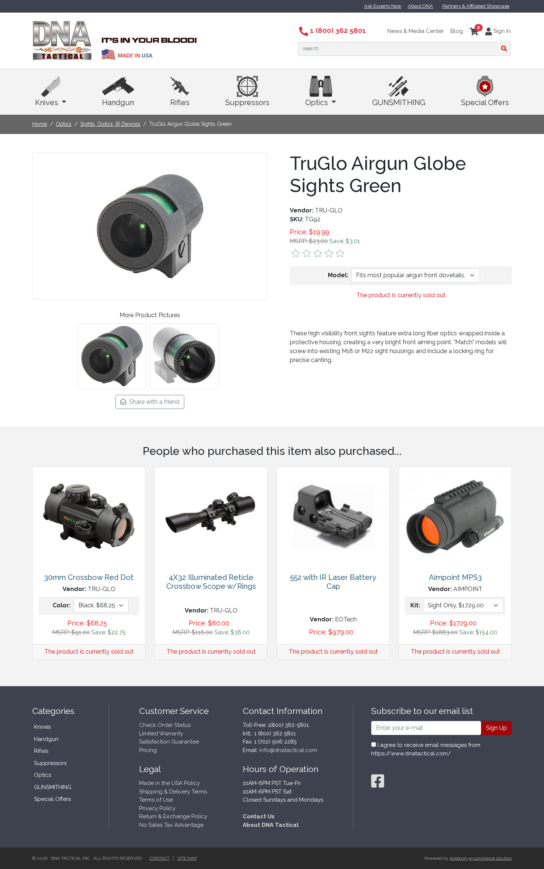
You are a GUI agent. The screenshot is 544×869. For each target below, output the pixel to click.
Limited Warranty (161, 733)
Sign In (501, 31)
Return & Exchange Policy (173, 816)
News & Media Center (415, 31)
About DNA (420, 6)
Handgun (118, 102)
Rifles (179, 102)
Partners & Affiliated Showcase (475, 6)
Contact (159, 858)
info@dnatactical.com (288, 750)
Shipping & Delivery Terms (173, 791)
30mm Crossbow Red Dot (89, 577)
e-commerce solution (490, 858)
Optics (317, 102)
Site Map (187, 858)
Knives (47, 102)
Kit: (415, 605)
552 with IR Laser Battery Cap (333, 582)
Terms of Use (156, 799)
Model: (338, 275)
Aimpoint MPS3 (455, 577)
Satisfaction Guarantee (169, 741)
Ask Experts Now (383, 6)
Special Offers (485, 102)
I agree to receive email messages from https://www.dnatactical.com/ (425, 749)
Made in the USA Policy (169, 783)
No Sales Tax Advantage (171, 825)
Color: (62, 605)
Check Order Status (165, 725)
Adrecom (459, 858)
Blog (456, 31)
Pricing (148, 750)
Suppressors (247, 102)
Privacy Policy (157, 808)
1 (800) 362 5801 (337, 30)
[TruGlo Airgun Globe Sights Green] (149, 225)
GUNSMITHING (398, 102)
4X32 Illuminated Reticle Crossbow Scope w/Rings (211, 582)
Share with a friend (152, 401)
